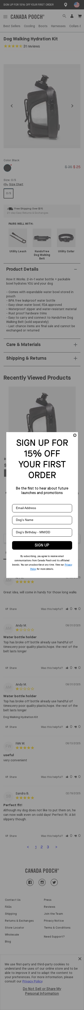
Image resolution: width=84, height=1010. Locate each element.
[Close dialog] (74, 435)
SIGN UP (42, 545)
